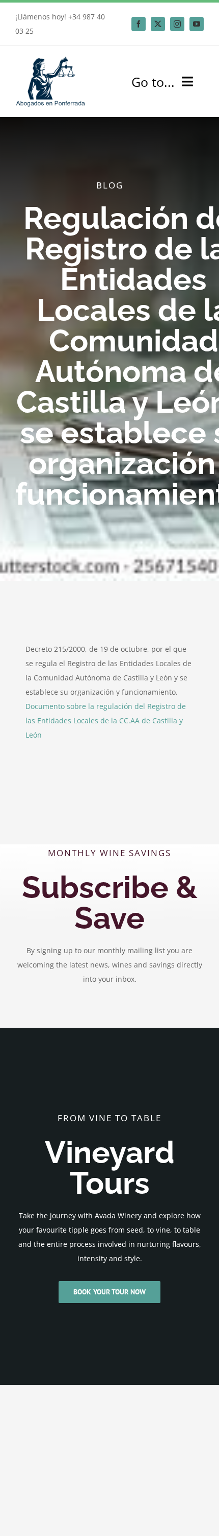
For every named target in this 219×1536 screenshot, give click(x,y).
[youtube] (196, 24)
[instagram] (177, 24)
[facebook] (138, 24)
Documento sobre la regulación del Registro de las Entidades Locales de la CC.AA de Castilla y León (105, 720)
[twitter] (158, 24)
